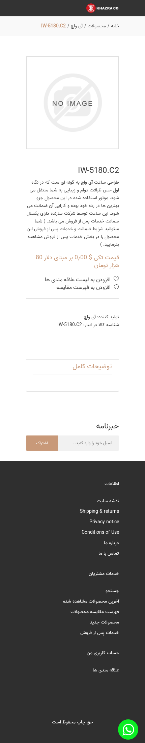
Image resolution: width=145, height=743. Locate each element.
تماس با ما (108, 553)
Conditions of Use (100, 532)
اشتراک (42, 443)
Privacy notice (104, 522)
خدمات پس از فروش (99, 633)
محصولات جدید (104, 622)
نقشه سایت (108, 501)
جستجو (112, 591)
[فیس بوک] (128, 729)
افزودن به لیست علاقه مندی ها (78, 280)
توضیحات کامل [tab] (92, 366)
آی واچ (90, 317)
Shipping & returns (99, 511)
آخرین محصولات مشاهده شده (91, 601)
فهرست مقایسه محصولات (94, 612)
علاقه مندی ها (106, 670)
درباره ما (111, 543)
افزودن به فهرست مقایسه (84, 288)
